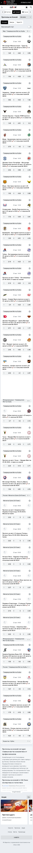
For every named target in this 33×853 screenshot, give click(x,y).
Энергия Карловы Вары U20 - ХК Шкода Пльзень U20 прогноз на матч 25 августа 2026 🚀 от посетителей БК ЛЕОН (16, 656)
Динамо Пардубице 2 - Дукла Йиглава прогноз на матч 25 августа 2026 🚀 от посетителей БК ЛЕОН (16, 322)
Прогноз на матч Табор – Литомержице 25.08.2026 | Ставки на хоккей (16, 278)
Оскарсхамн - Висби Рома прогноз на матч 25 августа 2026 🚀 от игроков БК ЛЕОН (16, 211)
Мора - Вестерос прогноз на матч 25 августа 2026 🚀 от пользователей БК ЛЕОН (15, 187)
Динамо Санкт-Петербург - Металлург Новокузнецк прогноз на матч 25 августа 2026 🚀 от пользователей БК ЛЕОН (16, 164)
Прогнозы (17, 828)
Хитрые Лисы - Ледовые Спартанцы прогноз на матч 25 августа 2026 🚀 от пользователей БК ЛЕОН (16, 558)
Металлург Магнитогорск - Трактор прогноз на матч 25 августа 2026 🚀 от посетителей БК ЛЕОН (16, 47)
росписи (6, 786)
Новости (10, 828)
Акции (23, 828)
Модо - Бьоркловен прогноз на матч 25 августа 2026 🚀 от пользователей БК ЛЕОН (16, 141)
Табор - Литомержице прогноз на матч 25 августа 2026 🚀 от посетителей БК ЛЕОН (16, 256)
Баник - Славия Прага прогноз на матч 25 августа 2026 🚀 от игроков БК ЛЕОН (16, 300)
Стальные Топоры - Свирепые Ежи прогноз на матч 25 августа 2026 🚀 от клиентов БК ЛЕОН (16, 628)
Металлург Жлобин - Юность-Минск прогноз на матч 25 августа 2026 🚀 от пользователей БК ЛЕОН (16, 483)
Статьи (10, 832)
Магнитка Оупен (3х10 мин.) (11, 500)
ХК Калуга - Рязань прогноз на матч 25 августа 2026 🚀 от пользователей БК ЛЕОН (16, 730)
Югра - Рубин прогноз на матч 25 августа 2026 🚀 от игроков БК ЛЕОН (16, 416)
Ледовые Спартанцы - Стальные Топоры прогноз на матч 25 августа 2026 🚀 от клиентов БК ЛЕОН (16, 605)
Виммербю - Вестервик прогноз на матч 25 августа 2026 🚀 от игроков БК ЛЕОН (16, 233)
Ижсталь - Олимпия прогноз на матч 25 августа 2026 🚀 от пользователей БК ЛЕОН (16, 706)
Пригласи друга (8, 815)
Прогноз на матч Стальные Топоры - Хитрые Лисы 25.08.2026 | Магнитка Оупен (15, 535)
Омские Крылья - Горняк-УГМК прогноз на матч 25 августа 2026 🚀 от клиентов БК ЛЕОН (16, 117)
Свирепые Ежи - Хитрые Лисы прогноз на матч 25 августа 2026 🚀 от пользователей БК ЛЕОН (16, 582)
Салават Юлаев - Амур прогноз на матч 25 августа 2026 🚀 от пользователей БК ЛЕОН (16, 71)
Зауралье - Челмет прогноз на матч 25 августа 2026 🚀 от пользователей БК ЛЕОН (16, 94)
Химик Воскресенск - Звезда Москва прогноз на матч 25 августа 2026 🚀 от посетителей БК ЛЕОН (16, 683)
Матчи (15, 832)
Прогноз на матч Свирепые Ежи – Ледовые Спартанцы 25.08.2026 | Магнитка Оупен (14, 511)
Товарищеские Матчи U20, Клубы (13, 645)
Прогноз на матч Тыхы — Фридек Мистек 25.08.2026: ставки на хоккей (16, 461)
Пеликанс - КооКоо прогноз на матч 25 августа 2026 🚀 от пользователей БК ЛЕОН (16, 367)
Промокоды (21, 832)
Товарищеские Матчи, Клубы (12, 36)
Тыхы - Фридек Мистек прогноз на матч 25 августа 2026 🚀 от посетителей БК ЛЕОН (16, 438)
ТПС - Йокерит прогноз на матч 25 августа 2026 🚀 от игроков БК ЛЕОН (15, 345)
